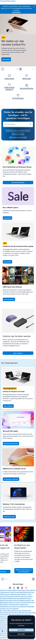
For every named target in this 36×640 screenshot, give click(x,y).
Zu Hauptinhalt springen (7, 1)
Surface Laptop (11, 590)
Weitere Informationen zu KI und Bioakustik (24, 570)
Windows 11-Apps (26, 594)
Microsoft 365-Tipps (18, 134)
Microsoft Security (13, 610)
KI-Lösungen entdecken (11, 479)
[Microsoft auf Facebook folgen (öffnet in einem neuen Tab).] (10, 588)
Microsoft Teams (27, 613)
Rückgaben (3, 598)
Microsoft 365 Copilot (15, 613)
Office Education (14, 604)
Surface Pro (3, 590)
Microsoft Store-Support (25, 596)
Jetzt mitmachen (9, 299)
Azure (20, 610)
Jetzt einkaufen (16, 12)
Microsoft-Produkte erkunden (11, 594)
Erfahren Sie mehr (9, 516)
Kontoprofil (3, 596)
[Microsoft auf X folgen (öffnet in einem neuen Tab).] (14, 588)
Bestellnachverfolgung (14, 598)
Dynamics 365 (27, 610)
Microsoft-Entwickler (15, 615)
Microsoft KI (3, 610)
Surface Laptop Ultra (23, 590)
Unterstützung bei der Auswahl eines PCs (18, 131)
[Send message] (31, 124)
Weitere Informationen (11, 443)
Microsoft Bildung (19, 600)
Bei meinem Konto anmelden (18, 137)
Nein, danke (21, 634)
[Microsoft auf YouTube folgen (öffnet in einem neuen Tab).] (22, 588)
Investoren (3, 627)
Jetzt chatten (21, 630)
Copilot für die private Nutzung (19, 592)
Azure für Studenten (13, 608)
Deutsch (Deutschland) (7, 629)
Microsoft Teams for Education (19, 602)
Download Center (12, 596)
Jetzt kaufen (6, 59)
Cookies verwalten (5, 637)
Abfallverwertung (26, 598)
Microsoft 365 (4, 613)
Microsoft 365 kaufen (18, 182)
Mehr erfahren (17, 353)
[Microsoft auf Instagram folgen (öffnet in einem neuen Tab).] (26, 588)
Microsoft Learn (26, 615)
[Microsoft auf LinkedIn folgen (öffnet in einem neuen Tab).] (18, 588)
